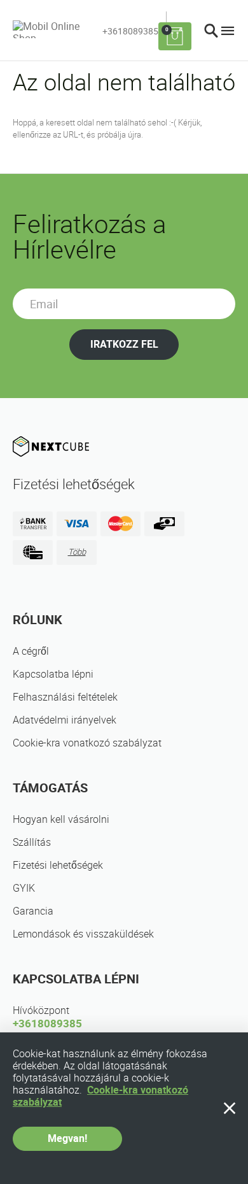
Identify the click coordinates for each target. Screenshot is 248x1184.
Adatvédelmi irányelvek (64, 720)
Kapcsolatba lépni (53, 674)
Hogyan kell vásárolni (61, 819)
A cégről (31, 651)
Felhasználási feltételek (65, 697)
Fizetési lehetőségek (58, 865)
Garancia (33, 911)
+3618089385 (130, 31)
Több (77, 552)
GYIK (24, 888)
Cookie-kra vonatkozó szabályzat (87, 743)
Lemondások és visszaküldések (83, 934)
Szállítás (32, 842)
